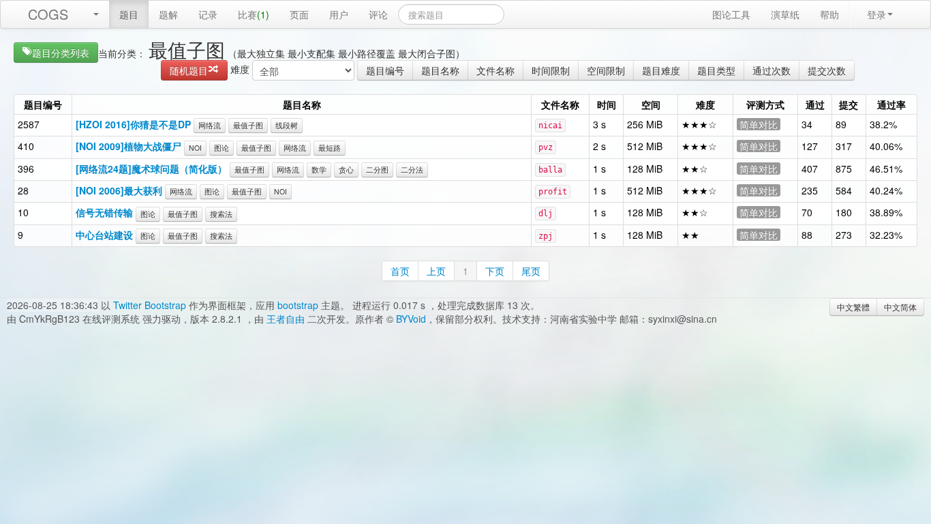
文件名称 (495, 70)
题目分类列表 (60, 52)
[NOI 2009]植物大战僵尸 (128, 146)
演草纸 (785, 14)
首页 (400, 271)
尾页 (530, 271)
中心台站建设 (104, 235)
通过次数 (771, 70)
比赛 (253, 14)
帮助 (829, 14)
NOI (195, 148)
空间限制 (606, 70)
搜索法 (221, 214)
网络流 (209, 125)
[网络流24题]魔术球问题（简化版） (151, 168)
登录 (876, 14)
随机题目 (189, 70)
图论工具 (731, 14)
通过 (815, 104)
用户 (338, 14)
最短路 (329, 148)
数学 (318, 169)
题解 (168, 14)
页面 (299, 14)
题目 (128, 14)
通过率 (891, 104)
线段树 (286, 125)
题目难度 (661, 70)
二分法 (412, 169)
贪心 (346, 169)
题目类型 (716, 70)
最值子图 (248, 125)
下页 (494, 271)
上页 (436, 271)
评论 (378, 14)
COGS (48, 14)
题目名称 (440, 70)
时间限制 (551, 70)
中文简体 (900, 306)
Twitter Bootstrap (149, 305)
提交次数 (827, 70)
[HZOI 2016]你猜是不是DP (133, 124)
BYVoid (411, 318)
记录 (207, 14)
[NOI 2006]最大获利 (119, 190)
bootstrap (297, 305)
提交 (848, 104)
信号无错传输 (104, 212)
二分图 (377, 169)
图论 (221, 148)
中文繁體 (853, 306)
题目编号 (385, 70)
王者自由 (285, 318)
